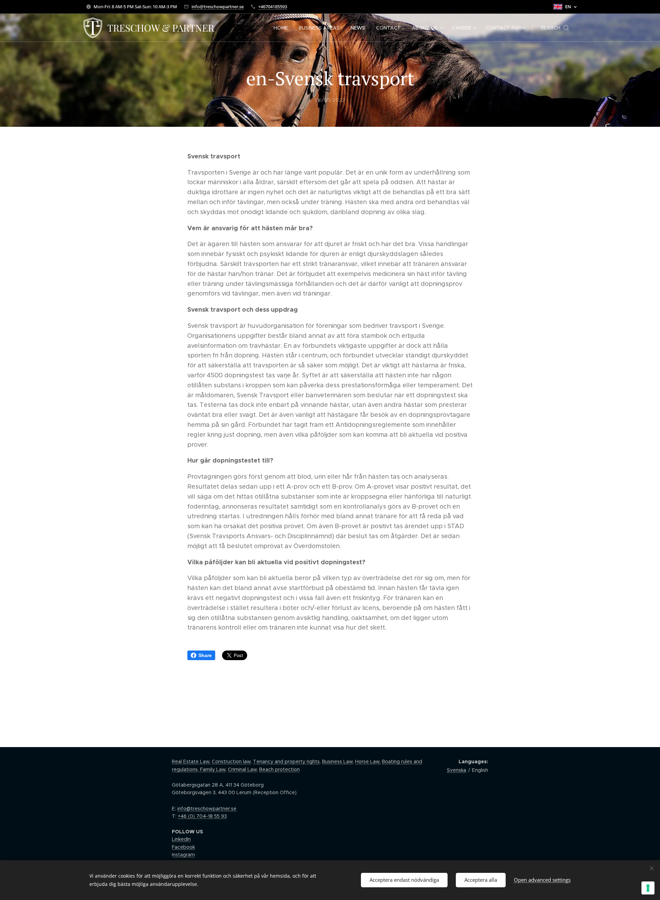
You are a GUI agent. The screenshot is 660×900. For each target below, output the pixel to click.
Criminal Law (242, 769)
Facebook (183, 847)
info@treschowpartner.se (217, 6)
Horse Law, (368, 761)
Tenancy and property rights (286, 761)
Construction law (231, 761)
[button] (555, 27)
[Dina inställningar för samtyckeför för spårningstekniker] (647, 888)
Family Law (212, 769)
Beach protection (279, 769)
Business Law (337, 761)
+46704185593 (272, 6)
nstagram (184, 855)
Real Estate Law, (191, 761)
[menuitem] (282, 27)
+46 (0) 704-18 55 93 (202, 816)
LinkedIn (181, 839)
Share (205, 655)
